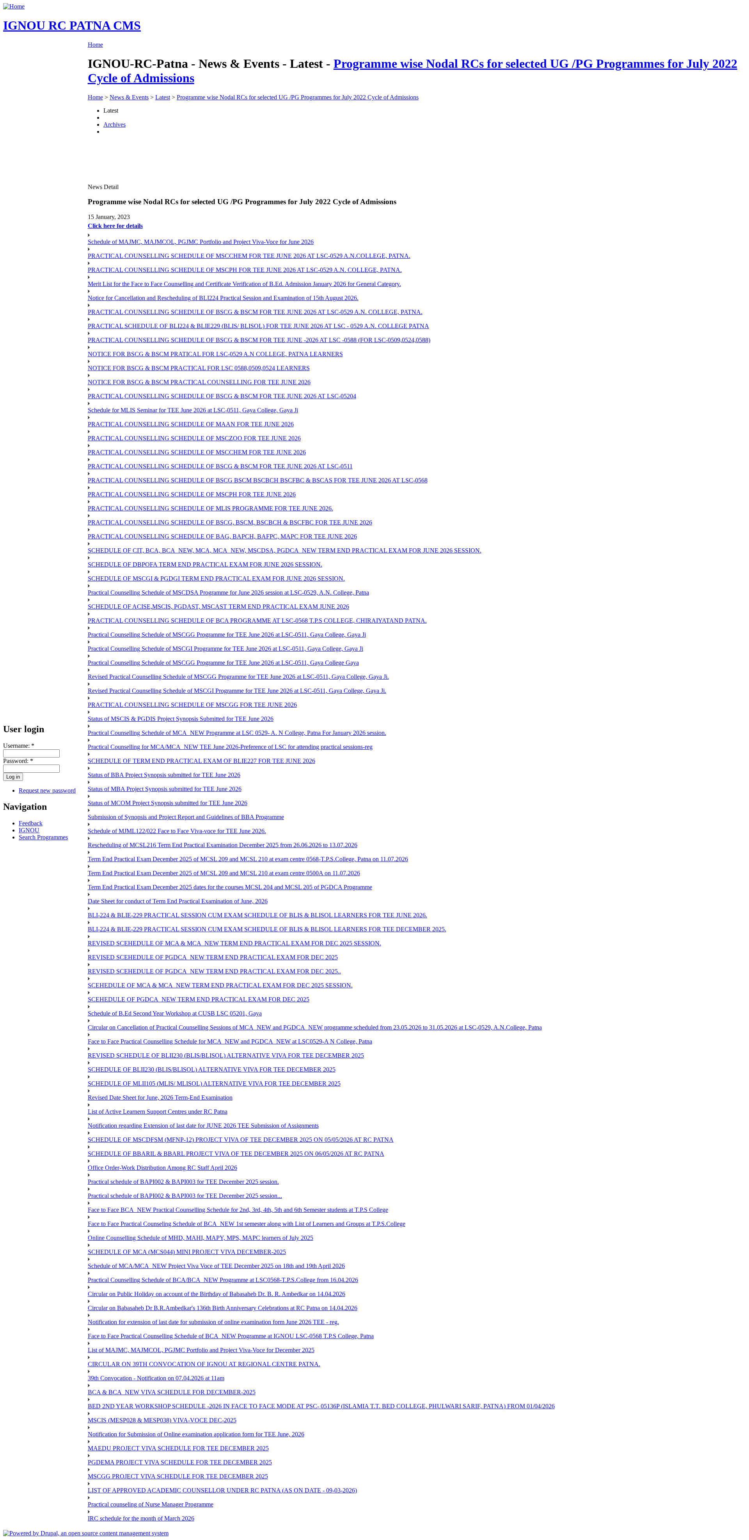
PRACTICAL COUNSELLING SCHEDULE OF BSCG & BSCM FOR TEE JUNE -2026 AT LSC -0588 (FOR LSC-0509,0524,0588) (259, 340)
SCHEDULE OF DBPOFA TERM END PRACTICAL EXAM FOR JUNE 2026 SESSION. (205, 564)
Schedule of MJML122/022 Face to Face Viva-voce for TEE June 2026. (177, 831)
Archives (114, 124)
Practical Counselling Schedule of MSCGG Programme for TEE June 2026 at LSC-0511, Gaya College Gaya (223, 662)
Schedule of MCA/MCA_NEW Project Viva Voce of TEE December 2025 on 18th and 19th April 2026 (216, 1266)
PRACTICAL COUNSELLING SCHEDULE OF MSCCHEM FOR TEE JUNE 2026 (197, 452)
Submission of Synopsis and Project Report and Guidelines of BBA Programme (186, 817)
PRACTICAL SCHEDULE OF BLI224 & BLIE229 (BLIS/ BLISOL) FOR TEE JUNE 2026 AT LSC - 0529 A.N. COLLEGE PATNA (258, 326)
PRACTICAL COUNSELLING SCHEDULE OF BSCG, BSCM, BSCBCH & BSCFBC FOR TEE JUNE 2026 (230, 522)
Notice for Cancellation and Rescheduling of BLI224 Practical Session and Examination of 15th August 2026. (223, 298)
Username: (18, 745)
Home (95, 44)
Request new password (47, 790)
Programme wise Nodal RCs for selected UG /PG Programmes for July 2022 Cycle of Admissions (298, 97)
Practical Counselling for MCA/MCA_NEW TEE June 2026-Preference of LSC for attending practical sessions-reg (230, 747)
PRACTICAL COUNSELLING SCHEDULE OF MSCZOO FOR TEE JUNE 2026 (194, 438)
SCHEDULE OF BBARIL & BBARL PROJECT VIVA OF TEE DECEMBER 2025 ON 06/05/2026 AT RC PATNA (236, 1153)
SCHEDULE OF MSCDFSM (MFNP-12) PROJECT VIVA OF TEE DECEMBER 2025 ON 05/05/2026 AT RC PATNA (241, 1139)
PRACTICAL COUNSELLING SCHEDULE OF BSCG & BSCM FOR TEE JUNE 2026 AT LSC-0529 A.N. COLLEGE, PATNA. (255, 312)
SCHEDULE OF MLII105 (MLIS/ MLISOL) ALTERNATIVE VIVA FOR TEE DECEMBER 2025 (214, 1083)
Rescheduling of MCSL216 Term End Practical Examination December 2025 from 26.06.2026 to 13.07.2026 (222, 845)
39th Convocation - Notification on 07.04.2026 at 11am (156, 1378)
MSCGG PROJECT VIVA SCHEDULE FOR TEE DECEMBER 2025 (178, 1476)
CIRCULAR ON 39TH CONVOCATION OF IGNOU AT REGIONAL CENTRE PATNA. (204, 1364)
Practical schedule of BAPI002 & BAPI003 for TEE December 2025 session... (185, 1195)
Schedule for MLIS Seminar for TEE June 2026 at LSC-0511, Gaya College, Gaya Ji (193, 410)
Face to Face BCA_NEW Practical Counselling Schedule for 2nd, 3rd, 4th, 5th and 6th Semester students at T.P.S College (238, 1209)
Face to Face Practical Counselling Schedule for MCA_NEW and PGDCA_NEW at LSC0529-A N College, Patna (230, 1041)
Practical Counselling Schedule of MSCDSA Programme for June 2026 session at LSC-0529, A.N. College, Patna (228, 592)
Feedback (31, 823)
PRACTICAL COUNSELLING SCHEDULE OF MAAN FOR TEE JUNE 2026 (191, 424)
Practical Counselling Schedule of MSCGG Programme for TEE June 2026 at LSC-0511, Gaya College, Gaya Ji (227, 634)
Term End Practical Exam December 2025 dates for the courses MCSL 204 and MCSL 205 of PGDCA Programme (230, 887)
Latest (162, 97)
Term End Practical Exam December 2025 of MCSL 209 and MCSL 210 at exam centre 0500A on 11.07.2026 (224, 873)
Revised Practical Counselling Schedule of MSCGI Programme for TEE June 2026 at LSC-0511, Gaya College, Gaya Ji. (237, 690)
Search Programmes (43, 837)
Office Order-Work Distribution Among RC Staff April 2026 (162, 1167)
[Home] (14, 6)
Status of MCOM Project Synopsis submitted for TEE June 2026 (167, 803)
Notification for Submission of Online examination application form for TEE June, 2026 (196, 1434)
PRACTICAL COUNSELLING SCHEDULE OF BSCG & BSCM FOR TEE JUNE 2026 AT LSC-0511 (220, 466)
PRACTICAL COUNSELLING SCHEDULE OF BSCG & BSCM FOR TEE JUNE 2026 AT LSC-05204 (222, 396)
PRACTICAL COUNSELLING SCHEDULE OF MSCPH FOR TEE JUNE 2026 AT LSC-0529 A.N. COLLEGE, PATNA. (245, 270)
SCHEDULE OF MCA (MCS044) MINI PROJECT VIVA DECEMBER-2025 (187, 1252)
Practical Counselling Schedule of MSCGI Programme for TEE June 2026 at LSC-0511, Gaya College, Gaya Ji (225, 648)
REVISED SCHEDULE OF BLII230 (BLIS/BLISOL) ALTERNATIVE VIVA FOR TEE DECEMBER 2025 (226, 1055)
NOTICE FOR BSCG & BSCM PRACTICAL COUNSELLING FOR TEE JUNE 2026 (199, 382)
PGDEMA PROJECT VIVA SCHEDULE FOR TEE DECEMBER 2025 (180, 1462)
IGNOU (29, 830)
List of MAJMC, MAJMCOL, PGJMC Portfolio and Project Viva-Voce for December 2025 (201, 1350)
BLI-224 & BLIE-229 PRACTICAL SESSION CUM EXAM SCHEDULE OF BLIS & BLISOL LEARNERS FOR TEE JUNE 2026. (257, 915)
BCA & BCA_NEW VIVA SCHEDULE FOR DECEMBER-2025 (172, 1392)
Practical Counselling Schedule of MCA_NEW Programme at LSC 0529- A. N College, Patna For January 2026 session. (237, 732)
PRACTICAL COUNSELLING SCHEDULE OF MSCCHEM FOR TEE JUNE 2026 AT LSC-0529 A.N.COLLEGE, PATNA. (249, 256)
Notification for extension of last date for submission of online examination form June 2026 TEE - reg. (213, 1322)
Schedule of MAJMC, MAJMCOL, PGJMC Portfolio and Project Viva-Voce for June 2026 (201, 241)
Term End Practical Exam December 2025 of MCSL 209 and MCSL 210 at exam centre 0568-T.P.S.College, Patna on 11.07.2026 (248, 859)
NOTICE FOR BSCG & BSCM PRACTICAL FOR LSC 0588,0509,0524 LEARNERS (199, 368)
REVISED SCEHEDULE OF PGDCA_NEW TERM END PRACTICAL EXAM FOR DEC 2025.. (214, 971)
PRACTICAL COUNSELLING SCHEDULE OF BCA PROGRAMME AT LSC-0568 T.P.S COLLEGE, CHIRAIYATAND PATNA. (257, 620)
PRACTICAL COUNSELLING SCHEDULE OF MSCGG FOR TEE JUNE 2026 (192, 704)
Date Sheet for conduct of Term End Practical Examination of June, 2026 (178, 901)
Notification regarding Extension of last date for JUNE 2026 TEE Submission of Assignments (203, 1125)
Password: (18, 761)
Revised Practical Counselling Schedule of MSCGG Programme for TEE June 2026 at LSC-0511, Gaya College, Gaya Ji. (238, 676)
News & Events (129, 97)
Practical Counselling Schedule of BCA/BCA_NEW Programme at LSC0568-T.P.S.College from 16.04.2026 (223, 1280)
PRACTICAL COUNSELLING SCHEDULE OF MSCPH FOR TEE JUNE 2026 (192, 494)
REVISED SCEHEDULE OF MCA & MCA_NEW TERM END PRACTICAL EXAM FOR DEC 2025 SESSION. (234, 943)
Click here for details (115, 226)
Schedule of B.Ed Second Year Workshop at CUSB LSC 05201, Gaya (175, 1013)
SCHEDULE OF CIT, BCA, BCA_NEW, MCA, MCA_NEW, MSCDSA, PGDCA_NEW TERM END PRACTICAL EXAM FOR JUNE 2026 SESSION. (284, 550)
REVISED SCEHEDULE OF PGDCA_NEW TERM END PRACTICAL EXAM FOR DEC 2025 (213, 957)
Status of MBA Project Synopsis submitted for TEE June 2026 (164, 789)
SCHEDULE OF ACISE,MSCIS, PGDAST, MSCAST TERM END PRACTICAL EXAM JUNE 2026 (218, 606)
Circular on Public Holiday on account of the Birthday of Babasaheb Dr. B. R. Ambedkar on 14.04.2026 (216, 1294)
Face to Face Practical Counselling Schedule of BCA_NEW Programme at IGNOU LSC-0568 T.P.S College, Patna (231, 1336)
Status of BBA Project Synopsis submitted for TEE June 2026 (164, 775)
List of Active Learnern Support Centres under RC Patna (157, 1111)
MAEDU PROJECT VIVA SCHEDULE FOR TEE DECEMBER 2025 (178, 1448)
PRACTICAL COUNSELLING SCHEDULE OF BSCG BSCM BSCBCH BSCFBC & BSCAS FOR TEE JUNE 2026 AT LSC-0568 (258, 480)
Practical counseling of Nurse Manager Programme (150, 1504)
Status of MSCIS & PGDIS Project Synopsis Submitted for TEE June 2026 (180, 718)
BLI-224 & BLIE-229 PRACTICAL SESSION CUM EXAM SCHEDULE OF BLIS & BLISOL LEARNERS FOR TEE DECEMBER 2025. (267, 929)
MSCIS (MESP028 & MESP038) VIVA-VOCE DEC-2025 (162, 1420)
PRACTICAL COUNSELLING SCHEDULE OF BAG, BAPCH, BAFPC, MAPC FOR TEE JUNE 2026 (222, 536)
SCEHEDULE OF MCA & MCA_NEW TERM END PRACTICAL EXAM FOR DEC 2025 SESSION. (220, 985)
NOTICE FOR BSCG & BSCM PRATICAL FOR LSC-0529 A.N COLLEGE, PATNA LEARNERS (215, 354)
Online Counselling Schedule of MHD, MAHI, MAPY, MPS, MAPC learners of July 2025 (200, 1237)
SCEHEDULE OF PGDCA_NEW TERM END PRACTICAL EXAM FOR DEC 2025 (198, 999)
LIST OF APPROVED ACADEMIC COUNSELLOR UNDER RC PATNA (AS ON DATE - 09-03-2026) (222, 1490)
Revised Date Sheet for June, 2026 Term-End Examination (160, 1097)
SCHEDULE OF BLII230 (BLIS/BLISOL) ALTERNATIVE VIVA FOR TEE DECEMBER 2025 (211, 1069)
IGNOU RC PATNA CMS (72, 25)
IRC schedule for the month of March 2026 (141, 1518)
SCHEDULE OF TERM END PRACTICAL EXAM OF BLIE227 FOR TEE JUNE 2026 (201, 761)
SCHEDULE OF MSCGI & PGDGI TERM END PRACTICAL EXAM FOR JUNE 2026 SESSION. (216, 578)
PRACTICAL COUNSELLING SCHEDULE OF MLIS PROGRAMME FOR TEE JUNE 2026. (210, 508)
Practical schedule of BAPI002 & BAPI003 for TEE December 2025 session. (183, 1181)
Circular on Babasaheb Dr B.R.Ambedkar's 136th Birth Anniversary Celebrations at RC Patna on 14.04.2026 (222, 1308)
